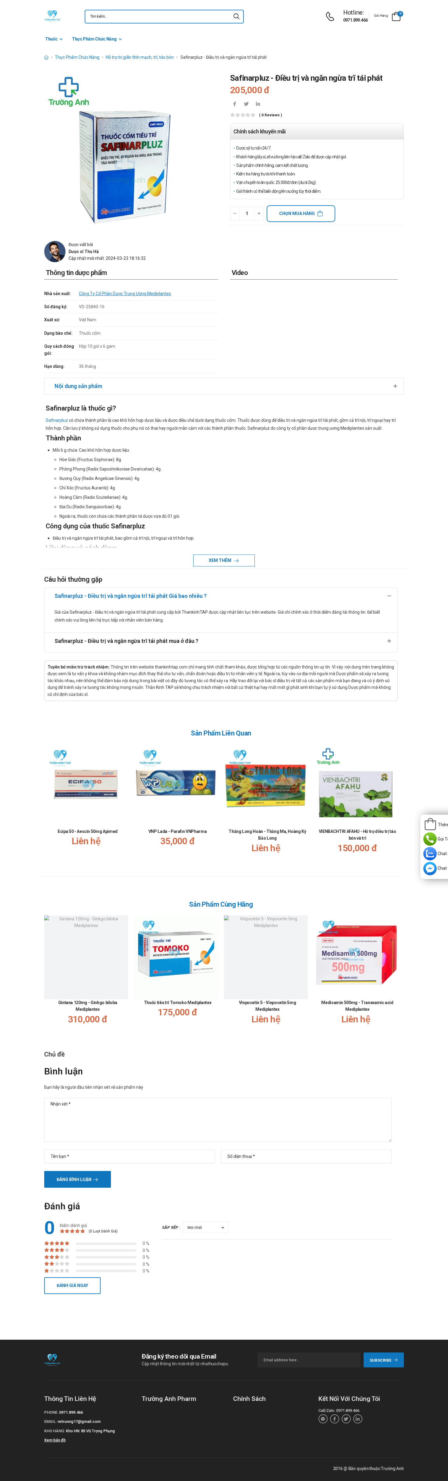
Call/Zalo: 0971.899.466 (338, 1410)
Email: (50, 1421)
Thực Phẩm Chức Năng (94, 39)
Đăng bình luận (74, 1179)
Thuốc (51, 39)
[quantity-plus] (259, 213)
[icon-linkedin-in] (257, 104)
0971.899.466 (355, 20)
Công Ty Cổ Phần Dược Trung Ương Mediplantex (125, 293)
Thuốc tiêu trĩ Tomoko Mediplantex (177, 1002)
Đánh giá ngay (72, 1285)
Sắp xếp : (171, 1227)
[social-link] (323, 1418)
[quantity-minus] (235, 213)
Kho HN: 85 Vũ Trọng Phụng (90, 1431)
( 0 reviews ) (270, 115)
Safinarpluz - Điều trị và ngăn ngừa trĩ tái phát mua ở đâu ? (126, 641)
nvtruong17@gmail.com (79, 1421)
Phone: (51, 1412)
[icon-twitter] (246, 104)
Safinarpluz (57, 420)
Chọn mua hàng (297, 213)
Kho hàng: (54, 1431)
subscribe (380, 1360)
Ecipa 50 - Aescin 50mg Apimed (88, 831)
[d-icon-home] (46, 57)
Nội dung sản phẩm (78, 386)
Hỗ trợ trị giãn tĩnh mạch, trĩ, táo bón (140, 57)
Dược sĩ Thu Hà (84, 251)
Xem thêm (220, 560)
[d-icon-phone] (331, 16)
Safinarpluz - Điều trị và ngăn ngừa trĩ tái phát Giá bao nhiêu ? (131, 596)
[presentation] (394, 804)
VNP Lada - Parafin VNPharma (177, 831)
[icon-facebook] (234, 104)
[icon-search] (236, 16)
